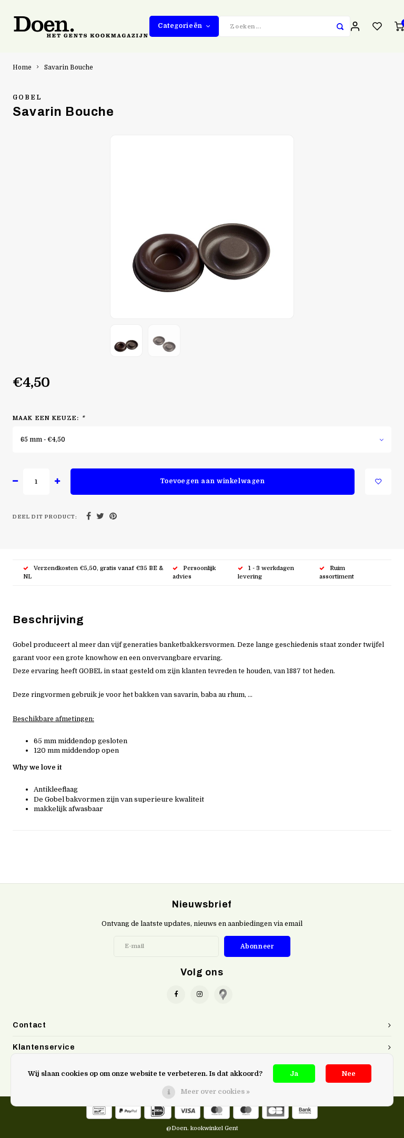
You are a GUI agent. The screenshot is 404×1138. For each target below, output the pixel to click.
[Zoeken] (339, 26)
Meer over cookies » (215, 1091)
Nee (348, 1073)
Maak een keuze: (49, 418)
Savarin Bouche (68, 67)
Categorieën (180, 25)
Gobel (28, 97)
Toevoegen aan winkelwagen (212, 481)
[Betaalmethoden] (99, 1110)
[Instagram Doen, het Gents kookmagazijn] (199, 994)
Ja (294, 1073)
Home (22, 67)
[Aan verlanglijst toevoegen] (378, 481)
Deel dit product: (45, 517)
